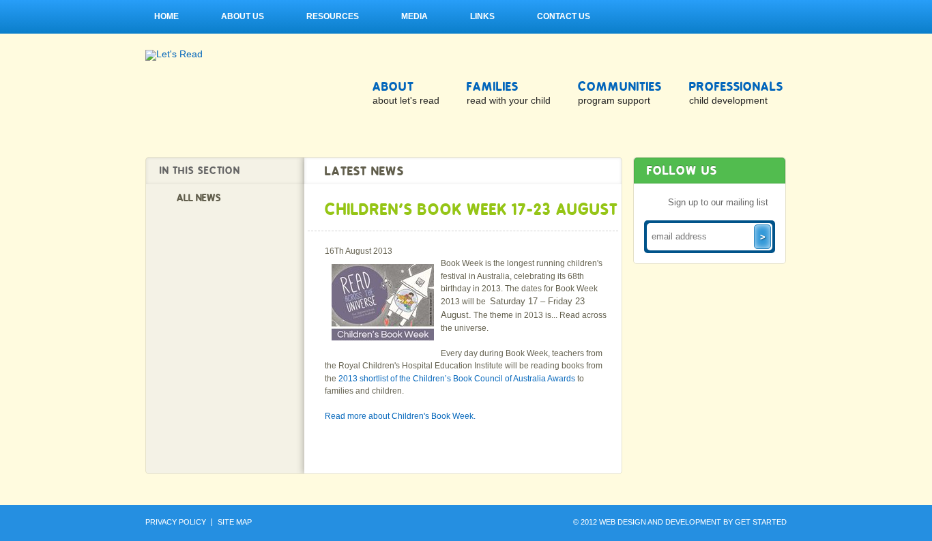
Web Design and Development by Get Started (693, 522)
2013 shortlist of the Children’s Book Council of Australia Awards (456, 378)
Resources (332, 16)
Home (166, 16)
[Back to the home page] (174, 54)
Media (414, 16)
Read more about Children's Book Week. (400, 416)
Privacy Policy (175, 522)
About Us (242, 16)
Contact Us (563, 16)
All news (199, 197)
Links (482, 16)
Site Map (235, 522)
